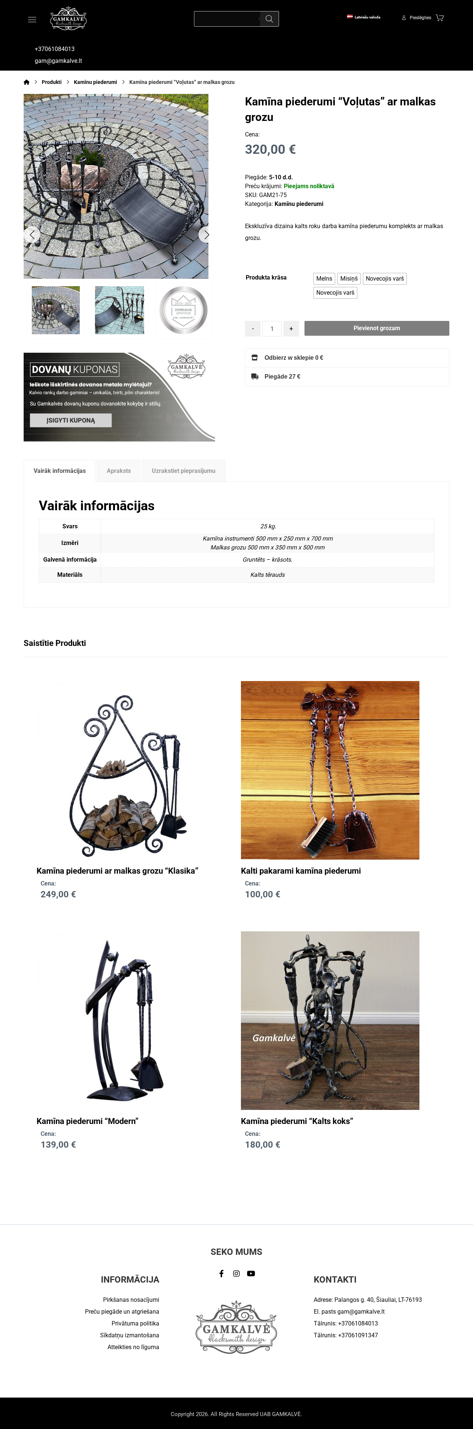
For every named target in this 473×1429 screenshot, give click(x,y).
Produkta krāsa (266, 277)
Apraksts (119, 470)
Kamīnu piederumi (299, 203)
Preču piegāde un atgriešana (122, 1311)
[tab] (59, 471)
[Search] (269, 18)
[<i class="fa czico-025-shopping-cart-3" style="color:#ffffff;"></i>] (439, 17)
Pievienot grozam (377, 328)
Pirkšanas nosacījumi (131, 1299)
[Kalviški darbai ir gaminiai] (68, 18)
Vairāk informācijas (60, 470)
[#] (221, 1273)
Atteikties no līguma (133, 1347)
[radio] (324, 278)
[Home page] (27, 82)
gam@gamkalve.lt (361, 1311)
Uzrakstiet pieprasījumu (183, 470)
